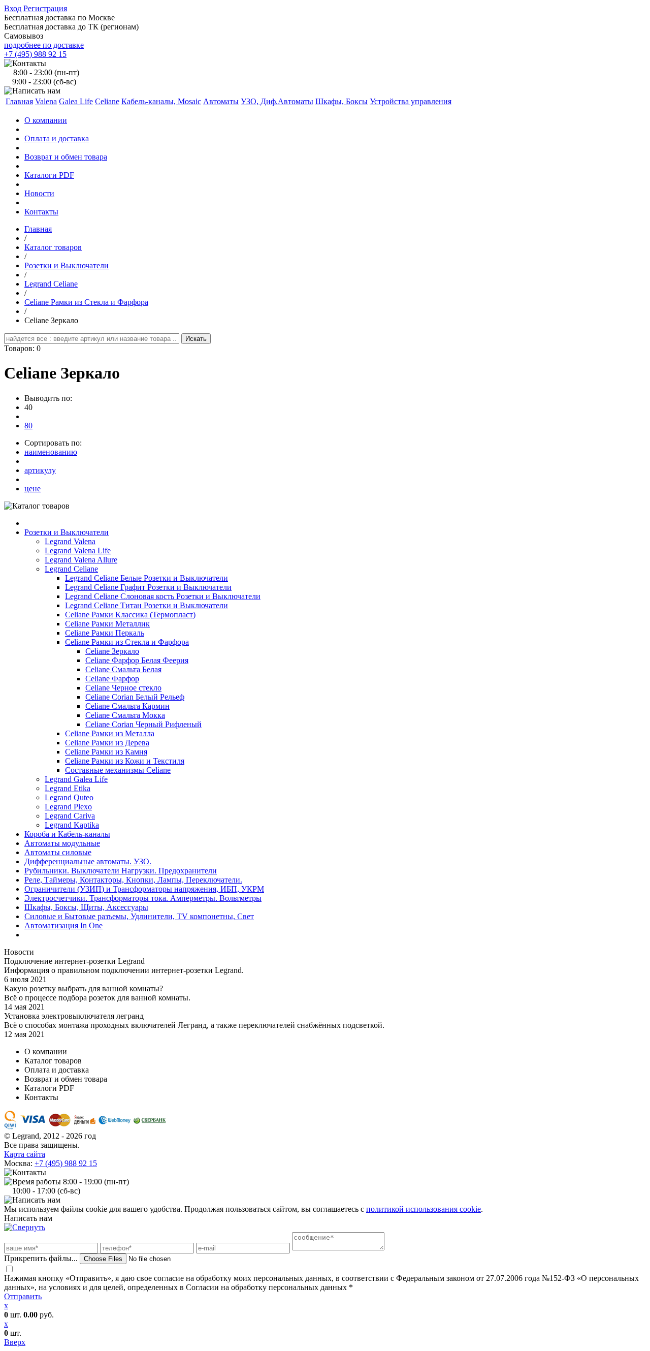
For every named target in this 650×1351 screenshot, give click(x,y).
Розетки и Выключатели (66, 265)
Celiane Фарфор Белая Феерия (136, 660)
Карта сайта (24, 1154)
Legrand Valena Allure (81, 559)
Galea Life (76, 101)
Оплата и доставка (56, 138)
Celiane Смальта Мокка (125, 715)
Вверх (14, 1342)
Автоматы (221, 101)
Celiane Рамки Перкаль (104, 633)
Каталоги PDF (49, 175)
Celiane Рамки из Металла (109, 733)
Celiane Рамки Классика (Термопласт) (130, 614)
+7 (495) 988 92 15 (35, 54)
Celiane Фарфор (112, 678)
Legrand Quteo (69, 797)
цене (32, 488)
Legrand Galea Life (76, 779)
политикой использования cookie (423, 1209)
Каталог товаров (53, 247)
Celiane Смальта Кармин (127, 706)
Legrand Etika (67, 788)
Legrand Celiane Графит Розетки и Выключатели (148, 587)
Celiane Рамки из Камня (106, 751)
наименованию (50, 452)
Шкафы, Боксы (341, 101)
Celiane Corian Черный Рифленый (143, 724)
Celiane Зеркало (112, 651)
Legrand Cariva (70, 815)
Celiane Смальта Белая (123, 669)
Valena (46, 101)
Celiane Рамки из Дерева (107, 742)
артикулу (40, 470)
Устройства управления (410, 101)
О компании (45, 120)
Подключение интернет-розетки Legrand (74, 961)
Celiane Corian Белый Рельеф (134, 697)
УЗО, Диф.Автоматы (277, 101)
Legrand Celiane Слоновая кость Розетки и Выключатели (163, 596)
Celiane (107, 101)
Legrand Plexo (68, 806)
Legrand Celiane (51, 283)
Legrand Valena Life (78, 550)
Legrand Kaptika (72, 825)
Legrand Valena (70, 541)
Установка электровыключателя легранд (74, 1016)
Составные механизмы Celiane (118, 770)
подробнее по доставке (44, 45)
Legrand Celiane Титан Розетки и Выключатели (146, 605)
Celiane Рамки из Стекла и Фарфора (86, 302)
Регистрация (45, 8)
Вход (12, 8)
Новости (39, 193)
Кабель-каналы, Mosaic (161, 101)
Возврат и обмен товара (65, 156)
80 (28, 425)
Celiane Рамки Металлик (107, 623)
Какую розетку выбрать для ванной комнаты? (83, 988)
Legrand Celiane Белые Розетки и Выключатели (146, 578)
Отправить (23, 1296)
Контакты (41, 211)
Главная (38, 229)
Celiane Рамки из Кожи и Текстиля (124, 761)
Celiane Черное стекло (123, 687)
